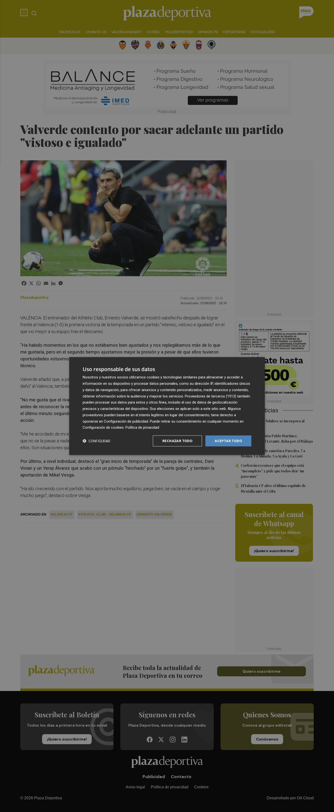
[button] (96, 441)
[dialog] (167, 406)
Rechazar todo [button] (177, 440)
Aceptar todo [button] (228, 440)
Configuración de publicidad (126, 421)
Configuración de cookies (103, 427)
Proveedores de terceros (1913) (210, 396)
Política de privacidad (142, 427)
